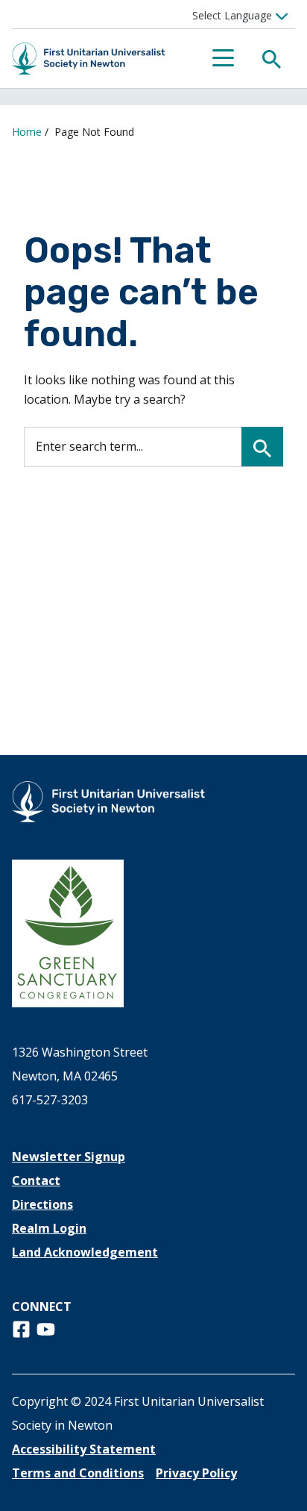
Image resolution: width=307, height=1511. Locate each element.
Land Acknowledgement (85, 1252)
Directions (42, 1204)
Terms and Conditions (78, 1473)
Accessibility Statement (84, 1449)
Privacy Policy (196, 1473)
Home (27, 132)
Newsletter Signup (68, 1156)
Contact (36, 1180)
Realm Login (49, 1228)
